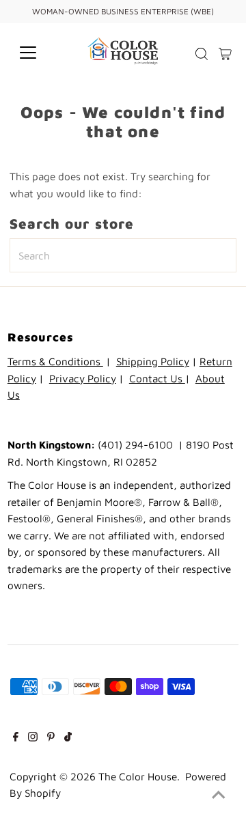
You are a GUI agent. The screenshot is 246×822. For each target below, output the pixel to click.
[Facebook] (16, 737)
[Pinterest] (51, 737)
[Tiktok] (68, 737)
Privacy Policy (82, 378)
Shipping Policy (152, 361)
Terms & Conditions (55, 361)
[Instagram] (33, 737)
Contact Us (157, 378)
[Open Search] (201, 54)
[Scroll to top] (218, 794)
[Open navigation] (36, 53)
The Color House (137, 776)
